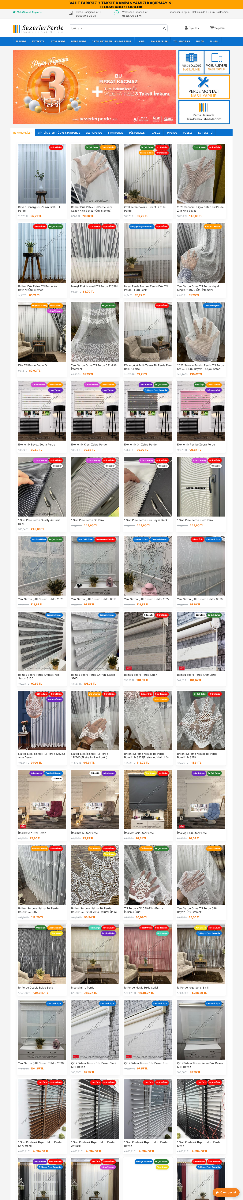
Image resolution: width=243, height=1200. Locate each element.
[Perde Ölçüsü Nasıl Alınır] (204, 62)
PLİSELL (214, 41)
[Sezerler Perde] (38, 29)
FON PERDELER (159, 41)
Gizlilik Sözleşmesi (218, 11)
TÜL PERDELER (181, 41)
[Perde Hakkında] (204, 112)
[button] (218, 28)
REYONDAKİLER (22, 132)
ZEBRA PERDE (78, 41)
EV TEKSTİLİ (38, 41)
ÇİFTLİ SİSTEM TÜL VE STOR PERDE (111, 41)
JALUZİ (141, 41)
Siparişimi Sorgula (179, 11)
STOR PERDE (58, 41)
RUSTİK (200, 41)
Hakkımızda (198, 11)
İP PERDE (21, 41)
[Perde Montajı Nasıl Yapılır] (204, 87)
